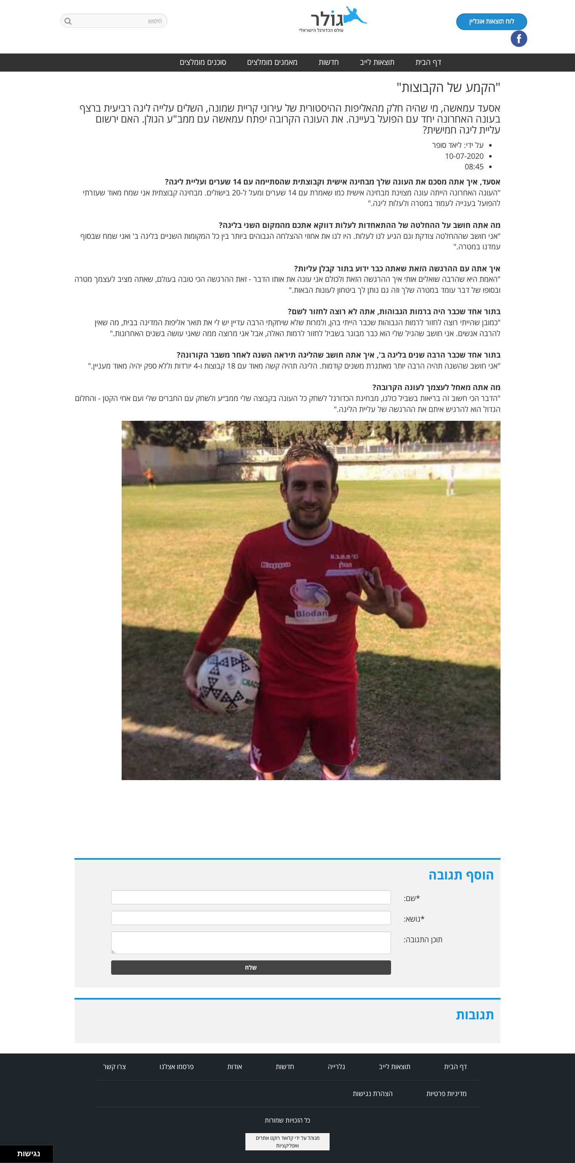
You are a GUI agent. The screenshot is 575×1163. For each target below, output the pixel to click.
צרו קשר (114, 1066)
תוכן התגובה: (423, 939)
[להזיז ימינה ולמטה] (11, 1156)
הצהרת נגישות (373, 1093)
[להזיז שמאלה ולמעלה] (6, 1152)
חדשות (329, 62)
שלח (251, 967)
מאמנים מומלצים (272, 62)
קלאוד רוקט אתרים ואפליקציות (277, 1141)
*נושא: (414, 919)
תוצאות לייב (377, 62)
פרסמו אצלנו (177, 1066)
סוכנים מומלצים (203, 62)
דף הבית (428, 62)
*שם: (412, 898)
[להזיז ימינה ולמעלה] (11, 1152)
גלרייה (336, 1066)
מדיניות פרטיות (446, 1093)
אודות (234, 1066)
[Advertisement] (541, 206)
